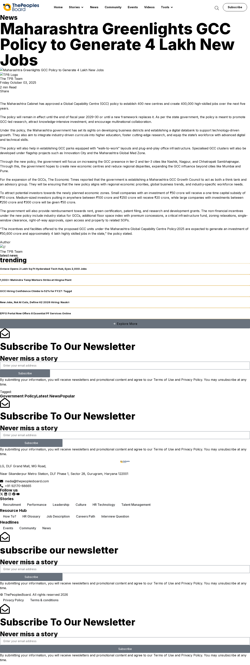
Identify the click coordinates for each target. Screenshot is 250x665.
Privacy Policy (191, 380)
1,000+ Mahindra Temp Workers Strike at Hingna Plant (35, 279)
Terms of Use (164, 380)
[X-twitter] (1, 494)
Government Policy (18, 396)
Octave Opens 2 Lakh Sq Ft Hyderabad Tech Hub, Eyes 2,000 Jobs (43, 268)
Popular (67, 396)
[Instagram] (9, 494)
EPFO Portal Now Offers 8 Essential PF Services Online (35, 313)
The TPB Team (11, 79)
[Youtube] (18, 494)
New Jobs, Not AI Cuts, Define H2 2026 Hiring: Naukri (34, 302)
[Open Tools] (171, 7)
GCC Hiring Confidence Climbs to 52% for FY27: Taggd (36, 291)
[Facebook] (13, 494)
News (9, 17)
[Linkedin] (5, 494)
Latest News (48, 396)
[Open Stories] (82, 7)
